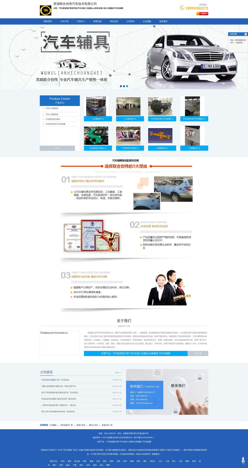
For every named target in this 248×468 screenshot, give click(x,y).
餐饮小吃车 (93, 425)
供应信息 (114, 21)
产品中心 (81, 21)
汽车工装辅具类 (51, 114)
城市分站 (53, 461)
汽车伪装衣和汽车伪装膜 (55, 124)
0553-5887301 (110, 433)
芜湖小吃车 (80, 425)
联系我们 (163, 21)
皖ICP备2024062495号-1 (144, 437)
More (57, 148)
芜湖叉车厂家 (107, 425)
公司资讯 (130, 21)
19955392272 (196, 8)
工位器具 (52, 425)
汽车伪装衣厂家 (66, 425)
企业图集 (147, 21)
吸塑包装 (97, 21)
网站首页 (48, 21)
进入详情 (198, 353)
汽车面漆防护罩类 (52, 119)
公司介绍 (64, 21)
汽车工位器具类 (51, 108)
